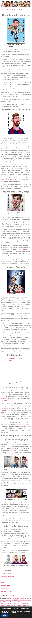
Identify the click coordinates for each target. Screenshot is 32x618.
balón (18, 598)
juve (18, 603)
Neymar (24, 426)
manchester (9, 605)
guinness (8, 603)
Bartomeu (27, 598)
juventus (22, 603)
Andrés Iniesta (25, 476)
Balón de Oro (4, 588)
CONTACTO (20, 9)
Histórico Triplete (5, 585)
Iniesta (28, 426)
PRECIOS (10, 9)
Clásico (14, 454)
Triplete (3, 579)
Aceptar (5, 615)
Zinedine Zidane (12, 180)
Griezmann (8, 160)
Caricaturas (8, 600)
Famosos (7, 602)
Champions (4, 398)
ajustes (14, 612)
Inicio (3, 9)
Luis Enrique (4, 387)
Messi (15, 605)
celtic (13, 600)
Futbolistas (18, 602)
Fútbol (12, 602)
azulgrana (13, 598)
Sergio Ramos (21, 180)
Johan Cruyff (4, 178)
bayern (2, 600)
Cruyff (2, 602)
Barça (22, 598)
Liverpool (3, 605)
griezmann (25, 602)
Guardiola (3, 603)
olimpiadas (26, 605)
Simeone (4, 400)
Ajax (8, 598)
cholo (25, 600)
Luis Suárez (4, 89)
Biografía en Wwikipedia (7, 576)
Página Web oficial (6, 573)
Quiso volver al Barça (6, 591)
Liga (26, 603)
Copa (29, 600)
